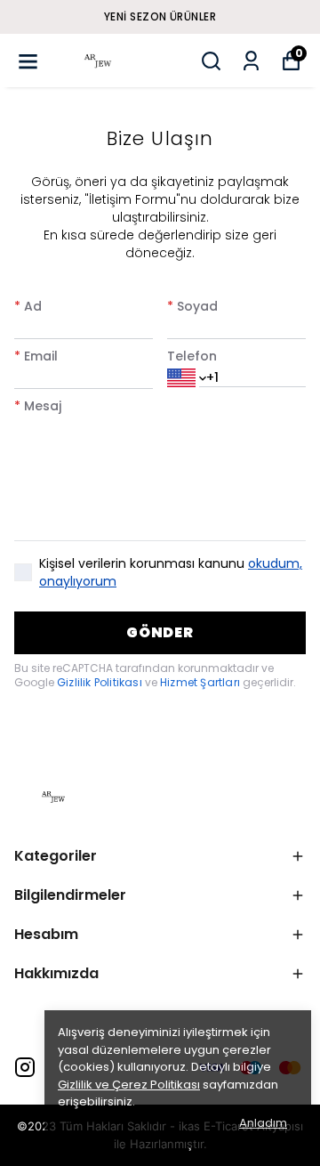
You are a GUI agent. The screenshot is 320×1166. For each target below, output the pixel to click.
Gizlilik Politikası (101, 682)
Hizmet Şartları (201, 682)
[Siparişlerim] (251, 61)
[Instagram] (25, 1067)
